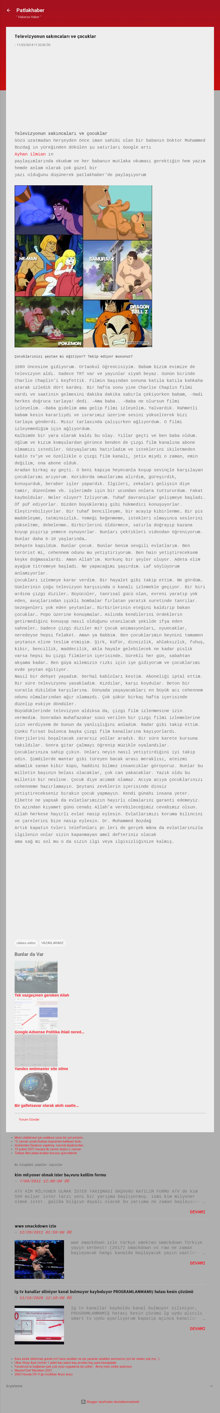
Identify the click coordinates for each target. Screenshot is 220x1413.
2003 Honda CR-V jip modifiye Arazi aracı (44, 1374)
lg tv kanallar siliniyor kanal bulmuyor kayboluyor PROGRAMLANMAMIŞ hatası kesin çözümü (104, 1291)
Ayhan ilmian (30, 154)
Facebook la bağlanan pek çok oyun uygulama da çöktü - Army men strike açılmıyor (73, 1366)
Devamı (197, 1212)
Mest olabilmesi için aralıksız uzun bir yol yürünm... (50, 1138)
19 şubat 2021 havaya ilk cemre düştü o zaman (48, 1149)
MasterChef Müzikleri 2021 (33, 1370)
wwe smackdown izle (35, 1225)
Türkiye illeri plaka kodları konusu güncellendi (46, 1153)
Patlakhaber (30, 10)
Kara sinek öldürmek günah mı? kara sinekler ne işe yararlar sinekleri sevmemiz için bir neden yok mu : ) (87, 1359)
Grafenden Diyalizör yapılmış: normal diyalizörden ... (50, 1145)
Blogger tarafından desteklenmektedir (112, 1402)
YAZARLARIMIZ (52, 943)
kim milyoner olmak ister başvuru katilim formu (60, 1174)
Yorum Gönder (29, 1119)
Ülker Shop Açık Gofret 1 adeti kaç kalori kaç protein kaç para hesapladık (65, 1363)
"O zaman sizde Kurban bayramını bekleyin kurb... (49, 1141)
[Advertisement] (110, 84)
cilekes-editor (26, 943)
